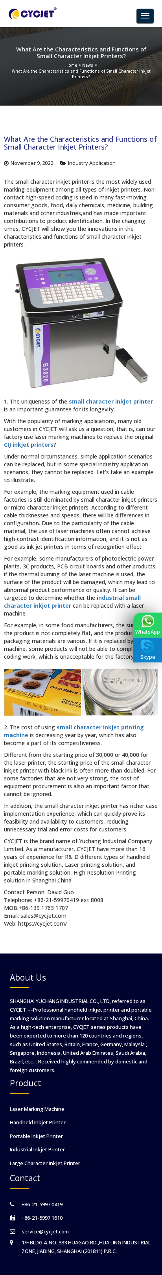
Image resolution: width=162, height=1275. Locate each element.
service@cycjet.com (45, 1231)
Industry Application (92, 163)
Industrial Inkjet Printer (37, 1149)
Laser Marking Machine (37, 1108)
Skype (147, 656)
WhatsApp (147, 631)
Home (71, 65)
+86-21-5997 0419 (42, 1204)
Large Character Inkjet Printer (45, 1163)
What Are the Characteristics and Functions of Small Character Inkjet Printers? (81, 73)
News (87, 65)
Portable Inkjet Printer (36, 1136)
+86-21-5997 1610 (42, 1217)
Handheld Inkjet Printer (38, 1122)
